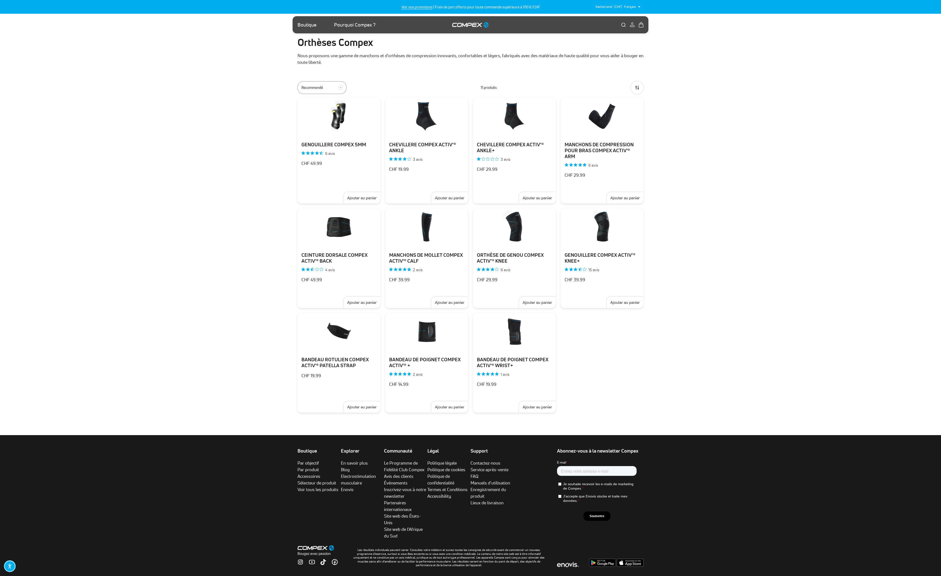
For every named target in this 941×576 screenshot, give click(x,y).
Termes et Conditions (447, 489)
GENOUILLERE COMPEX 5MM (333, 144)
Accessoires (308, 476)
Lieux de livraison (487, 502)
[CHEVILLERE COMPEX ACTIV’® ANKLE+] (514, 116)
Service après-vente (489, 469)
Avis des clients (398, 476)
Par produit (308, 469)
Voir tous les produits (317, 489)
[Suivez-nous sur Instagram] (300, 562)
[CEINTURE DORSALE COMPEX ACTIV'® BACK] (338, 226)
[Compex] (470, 24)
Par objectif (308, 463)
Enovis (347, 489)
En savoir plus (354, 463)
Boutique (306, 25)
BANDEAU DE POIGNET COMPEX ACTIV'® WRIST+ (512, 362)
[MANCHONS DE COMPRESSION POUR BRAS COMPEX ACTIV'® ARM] (602, 116)
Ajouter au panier (362, 197)
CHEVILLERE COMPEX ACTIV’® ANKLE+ (510, 147)
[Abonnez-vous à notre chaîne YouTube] (312, 562)
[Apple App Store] (630, 565)
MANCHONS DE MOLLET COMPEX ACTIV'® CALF (426, 258)
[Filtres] (637, 87)
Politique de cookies (446, 469)
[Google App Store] (603, 565)
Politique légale (442, 463)
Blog (345, 469)
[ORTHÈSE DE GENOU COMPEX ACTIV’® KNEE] (514, 226)
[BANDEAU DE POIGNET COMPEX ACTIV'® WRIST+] (514, 331)
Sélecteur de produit (316, 482)
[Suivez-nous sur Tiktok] (323, 562)
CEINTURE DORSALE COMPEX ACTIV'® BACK (334, 258)
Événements (396, 482)
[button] (10, 566)
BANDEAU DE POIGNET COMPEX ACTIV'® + (425, 362)
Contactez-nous (485, 463)
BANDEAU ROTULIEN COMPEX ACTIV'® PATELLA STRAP (335, 362)
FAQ (474, 476)
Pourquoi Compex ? (355, 25)
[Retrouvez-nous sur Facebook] (335, 562)
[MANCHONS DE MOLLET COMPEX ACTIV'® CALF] (426, 226)
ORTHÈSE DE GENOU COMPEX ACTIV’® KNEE (510, 258)
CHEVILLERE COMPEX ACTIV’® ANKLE (422, 147)
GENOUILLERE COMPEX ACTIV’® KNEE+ (600, 258)
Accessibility (439, 496)
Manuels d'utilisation (490, 482)
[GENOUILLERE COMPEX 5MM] (338, 116)
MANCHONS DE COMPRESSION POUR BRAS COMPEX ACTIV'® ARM (599, 150)
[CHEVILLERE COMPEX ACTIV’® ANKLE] (426, 116)
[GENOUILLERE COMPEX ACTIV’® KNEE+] (602, 226)
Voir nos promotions (417, 7)
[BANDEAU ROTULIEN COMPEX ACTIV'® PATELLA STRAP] (338, 331)
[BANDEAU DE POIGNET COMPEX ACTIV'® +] (426, 331)
